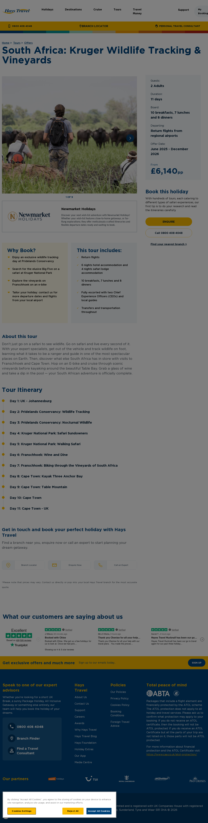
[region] (59, 805)
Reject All (72, 811)
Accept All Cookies (99, 811)
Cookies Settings (21, 811)
